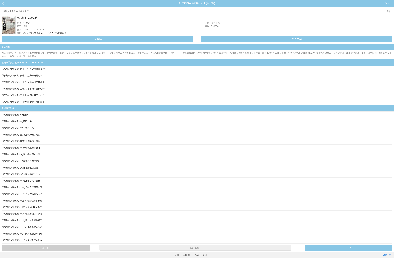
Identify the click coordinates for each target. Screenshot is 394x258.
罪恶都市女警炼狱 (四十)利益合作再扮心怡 (22, 75)
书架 (196, 255)
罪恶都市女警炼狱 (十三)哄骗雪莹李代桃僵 (22, 200)
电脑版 (186, 255)
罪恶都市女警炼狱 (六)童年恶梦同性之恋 (21, 154)
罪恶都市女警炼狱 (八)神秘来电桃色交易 (21, 167)
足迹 (204, 255)
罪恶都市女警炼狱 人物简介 (15, 115)
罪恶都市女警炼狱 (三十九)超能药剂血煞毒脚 (23, 82)
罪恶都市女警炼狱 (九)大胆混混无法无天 (21, 174)
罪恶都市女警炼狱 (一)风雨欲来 (17, 121)
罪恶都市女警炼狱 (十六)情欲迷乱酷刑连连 (22, 220)
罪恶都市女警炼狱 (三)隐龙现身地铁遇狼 (21, 134)
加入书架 (297, 39)
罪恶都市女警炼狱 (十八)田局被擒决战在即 (22, 233)
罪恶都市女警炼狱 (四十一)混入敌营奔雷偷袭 (44, 33)
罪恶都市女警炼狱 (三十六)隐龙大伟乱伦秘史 (23, 102)
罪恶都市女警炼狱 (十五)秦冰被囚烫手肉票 (22, 214)
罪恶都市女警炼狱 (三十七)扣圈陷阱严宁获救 (23, 95)
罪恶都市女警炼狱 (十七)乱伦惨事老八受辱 (22, 227)
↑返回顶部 (386, 255)
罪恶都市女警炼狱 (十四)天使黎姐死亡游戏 (22, 207)
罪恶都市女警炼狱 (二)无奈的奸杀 (18, 128)
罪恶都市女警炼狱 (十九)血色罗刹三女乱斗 (22, 240)
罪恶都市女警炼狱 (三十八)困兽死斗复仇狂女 (23, 88)
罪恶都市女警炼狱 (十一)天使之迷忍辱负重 (22, 187)
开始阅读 (97, 39)
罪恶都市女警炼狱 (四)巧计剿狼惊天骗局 (21, 141)
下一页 (348, 248)
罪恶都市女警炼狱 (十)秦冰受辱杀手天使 (21, 181)
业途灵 (26, 23)
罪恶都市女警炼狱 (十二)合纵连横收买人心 (22, 194)
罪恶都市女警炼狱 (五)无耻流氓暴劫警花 (21, 148)
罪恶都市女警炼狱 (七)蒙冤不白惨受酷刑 (21, 161)
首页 (387, 3)
